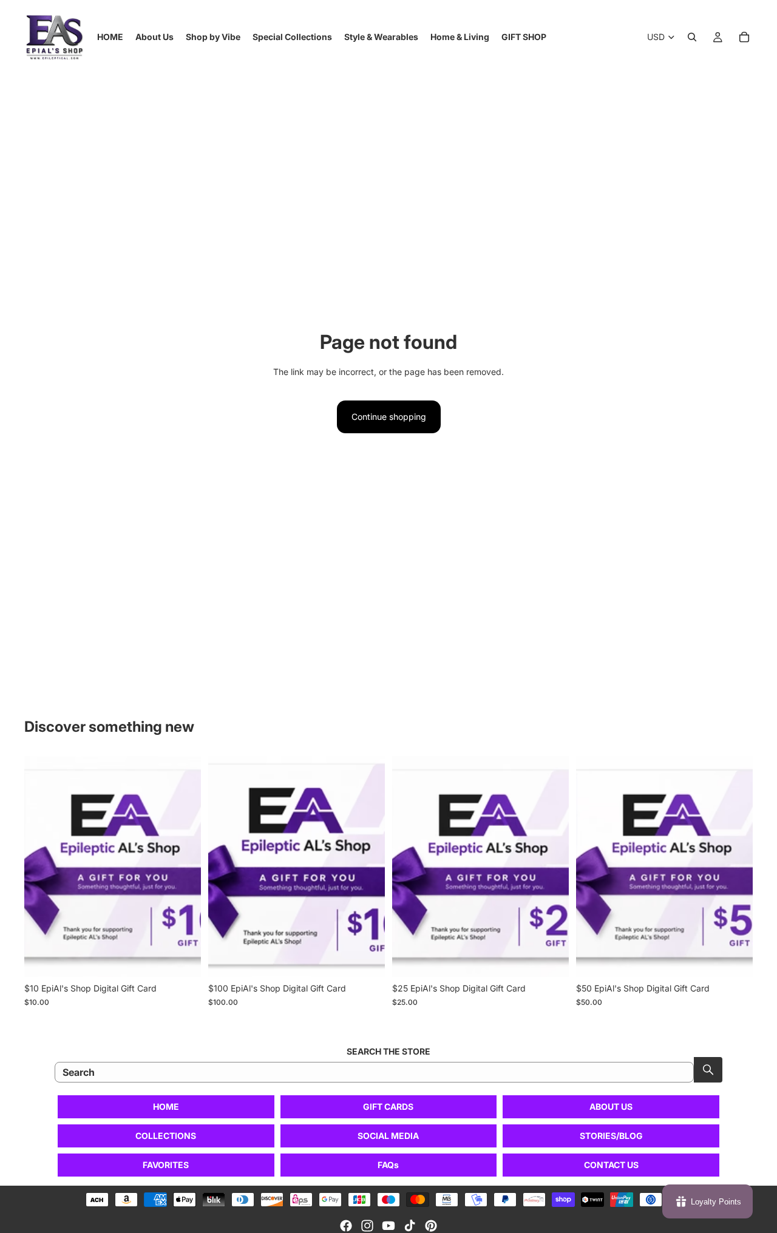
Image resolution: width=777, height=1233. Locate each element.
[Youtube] (388, 1225)
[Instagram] (367, 1225)
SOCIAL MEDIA (388, 1135)
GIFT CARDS (388, 1106)
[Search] (692, 37)
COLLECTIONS (165, 1135)
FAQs (388, 1165)
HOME (166, 1106)
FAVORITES (166, 1165)
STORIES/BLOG (611, 1135)
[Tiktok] (409, 1225)
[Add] (182, 958)
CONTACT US (611, 1165)
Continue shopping (388, 416)
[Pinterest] (431, 1225)
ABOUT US (611, 1106)
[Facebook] (346, 1225)
